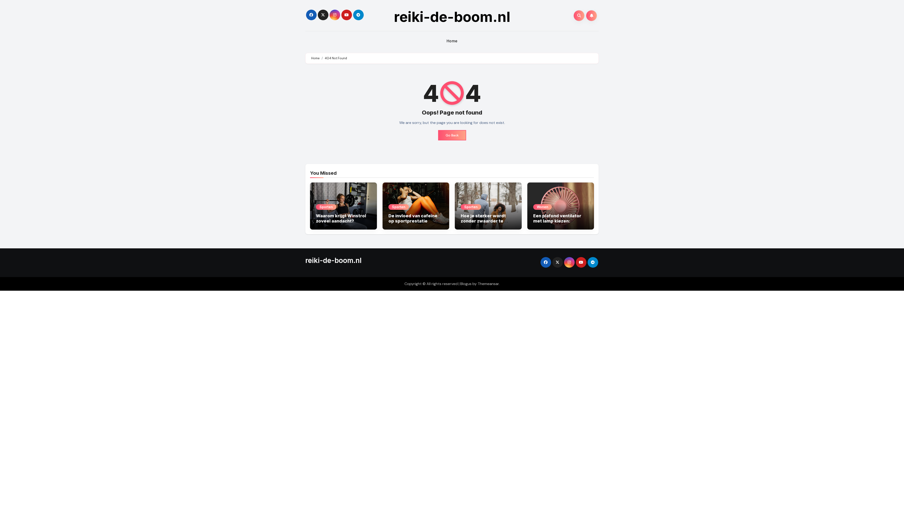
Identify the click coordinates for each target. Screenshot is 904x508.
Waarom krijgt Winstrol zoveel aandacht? (341, 218)
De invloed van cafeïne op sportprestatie (412, 218)
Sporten (326, 207)
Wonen (542, 207)
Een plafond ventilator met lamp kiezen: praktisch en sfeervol (557, 220)
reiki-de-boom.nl (452, 16)
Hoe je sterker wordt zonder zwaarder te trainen (483, 220)
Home (452, 41)
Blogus (466, 283)
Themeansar (488, 283)
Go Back (452, 135)
